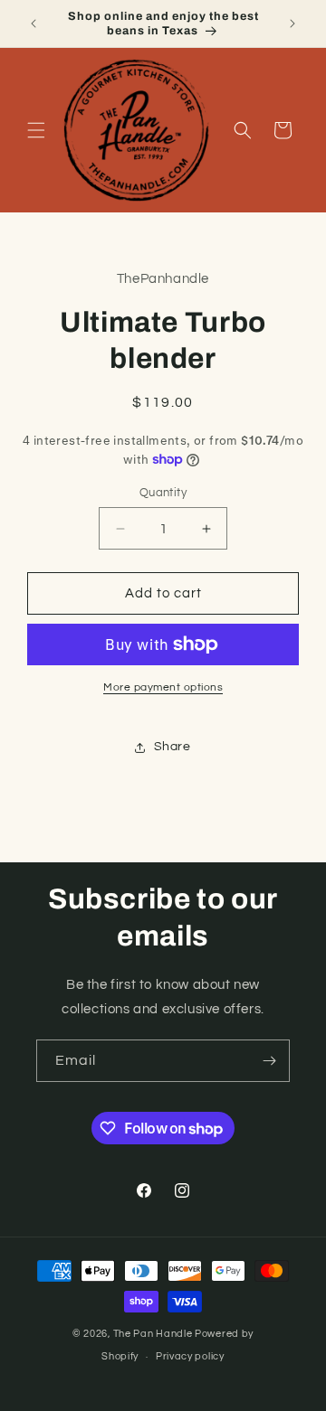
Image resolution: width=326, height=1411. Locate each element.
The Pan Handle (153, 1334)
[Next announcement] (292, 23)
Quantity (163, 492)
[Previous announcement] (33, 23)
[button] (36, 130)
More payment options (163, 687)
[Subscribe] (269, 1060)
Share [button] (172, 746)
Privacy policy (190, 1356)
